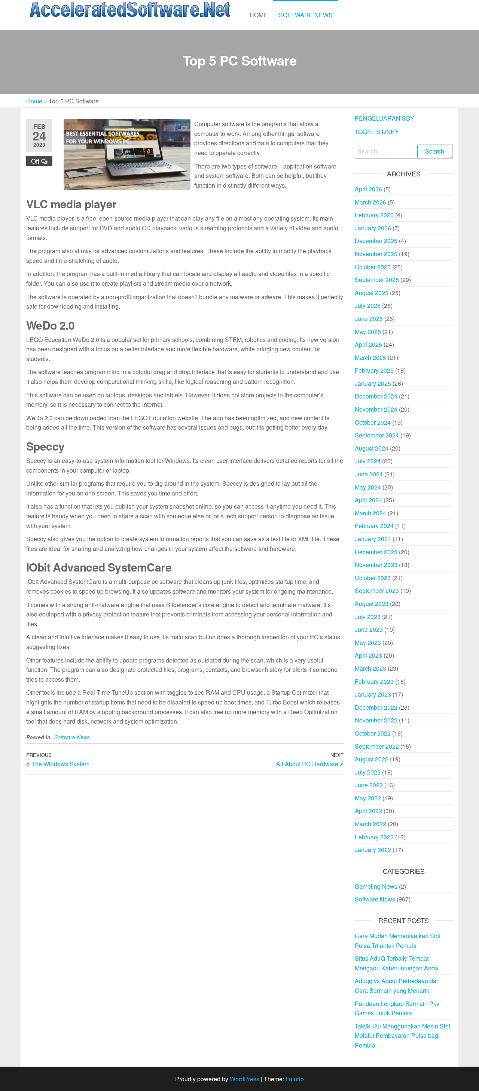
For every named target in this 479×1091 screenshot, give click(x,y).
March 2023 (370, 668)
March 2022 (370, 823)
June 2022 (369, 785)
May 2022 (368, 798)
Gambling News (376, 886)
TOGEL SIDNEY (377, 131)
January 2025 (373, 383)
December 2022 (376, 707)
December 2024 (376, 396)
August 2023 (371, 603)
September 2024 (377, 435)
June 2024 (369, 474)
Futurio (295, 1079)
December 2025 (376, 240)
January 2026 (373, 228)
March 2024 (370, 513)
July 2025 (368, 305)
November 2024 (376, 409)
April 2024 (368, 500)
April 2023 (368, 655)
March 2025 (370, 357)
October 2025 (373, 267)
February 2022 (374, 837)
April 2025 (368, 344)
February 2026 (374, 214)
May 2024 (368, 487)
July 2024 (368, 461)
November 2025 (376, 253)
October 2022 (373, 733)
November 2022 (376, 720)
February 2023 (374, 681)
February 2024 (374, 525)
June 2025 (369, 318)
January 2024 (373, 538)
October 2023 (373, 577)
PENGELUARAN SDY (384, 118)
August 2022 (371, 759)
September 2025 (377, 279)
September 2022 (377, 746)
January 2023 (373, 694)
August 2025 (371, 292)
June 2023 (369, 629)
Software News (306, 14)
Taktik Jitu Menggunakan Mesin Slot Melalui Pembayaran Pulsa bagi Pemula (402, 1035)
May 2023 (368, 642)
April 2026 (368, 189)
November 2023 (376, 564)
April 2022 (368, 810)
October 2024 (373, 422)
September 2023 (377, 590)
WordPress (244, 1079)
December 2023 (376, 552)
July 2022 (368, 772)
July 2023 (368, 616)
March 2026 (370, 202)
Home (259, 14)
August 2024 (371, 448)
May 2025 (368, 331)
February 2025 (374, 370)
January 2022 (373, 849)
